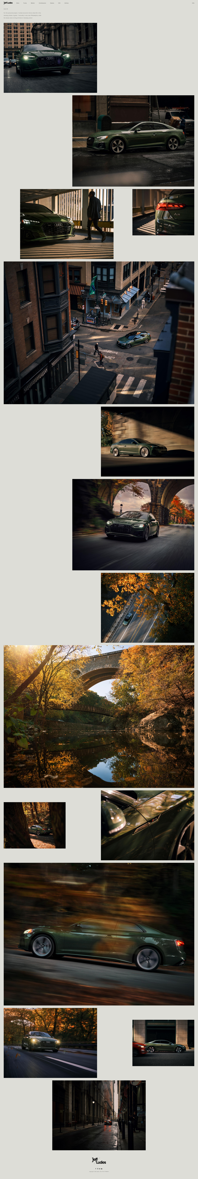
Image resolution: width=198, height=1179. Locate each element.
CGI (59, 3)
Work (17, 3)
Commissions (42, 3)
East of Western (105, 1171)
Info (193, 3)
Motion (33, 3)
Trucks (25, 3)
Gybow (52, 3)
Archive (67, 3)
